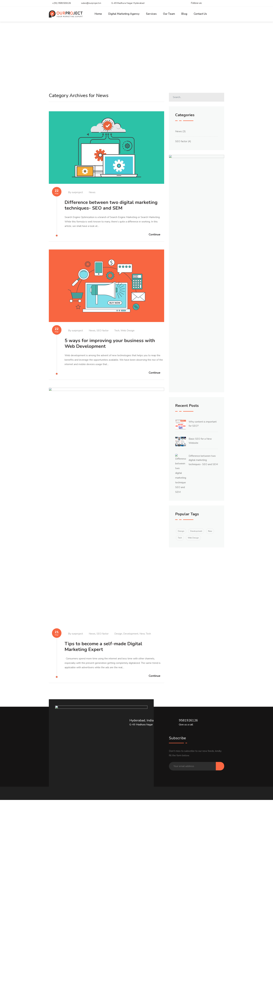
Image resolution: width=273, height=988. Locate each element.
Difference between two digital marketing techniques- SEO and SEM (111, 205)
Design (118, 633)
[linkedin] (221, 3)
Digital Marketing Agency (124, 14)
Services (151, 14)
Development (130, 633)
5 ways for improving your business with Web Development (110, 343)
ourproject (77, 192)
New (142, 633)
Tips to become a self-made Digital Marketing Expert (103, 647)
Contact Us (200, 14)
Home (98, 14)
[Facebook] (210, 3)
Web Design (127, 330)
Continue (154, 234)
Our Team (169, 14)
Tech (116, 330)
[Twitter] (205, 3)
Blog (184, 14)
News (92, 192)
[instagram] (216, 3)
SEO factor (103, 330)
